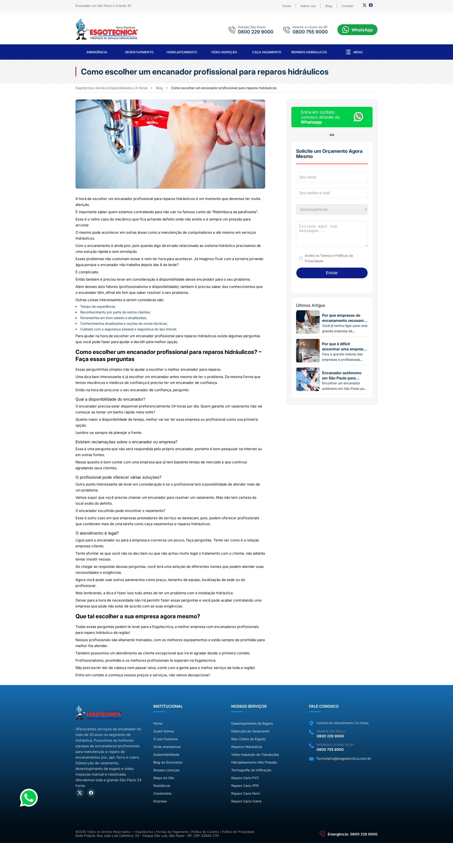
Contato (347, 6)
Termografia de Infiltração (251, 770)
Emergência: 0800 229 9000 (353, 834)
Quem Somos (163, 731)
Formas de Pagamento (172, 832)
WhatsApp (362, 29)
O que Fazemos (165, 739)
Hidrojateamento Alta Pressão (254, 762)
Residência (161, 786)
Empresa (160, 801)
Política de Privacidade (238, 832)
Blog (328, 6)
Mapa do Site (163, 778)
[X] (80, 793)
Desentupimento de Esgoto (252, 723)
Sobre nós (308, 6)
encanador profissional (133, 198)
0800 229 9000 (255, 32)
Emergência (97, 52)
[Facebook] (371, 6)
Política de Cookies (205, 832)
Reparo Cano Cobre (246, 801)
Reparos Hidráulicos (246, 747)
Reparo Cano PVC (245, 778)
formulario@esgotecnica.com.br (344, 758)
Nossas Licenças (166, 770)
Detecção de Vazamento (250, 731)
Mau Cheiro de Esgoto (248, 739)
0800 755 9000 (310, 32)
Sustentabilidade (166, 754)
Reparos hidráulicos (309, 52)
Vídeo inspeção (224, 52)
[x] (364, 6)
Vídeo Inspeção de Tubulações (255, 754)
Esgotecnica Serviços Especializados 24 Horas (111, 88)
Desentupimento (139, 52)
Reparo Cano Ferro (245, 793)
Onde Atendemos (166, 747)
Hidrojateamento (182, 52)
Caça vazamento (266, 52)
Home (286, 6)
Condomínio (162, 793)
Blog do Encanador (168, 762)
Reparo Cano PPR (245, 786)
